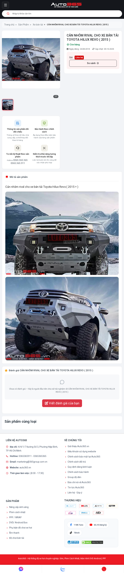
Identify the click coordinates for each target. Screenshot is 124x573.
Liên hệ (79, 57)
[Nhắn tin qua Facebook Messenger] (21, 569)
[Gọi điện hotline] (104, 569)
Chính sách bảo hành (78, 472)
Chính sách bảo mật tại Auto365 (84, 456)
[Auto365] (66, 5)
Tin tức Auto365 (76, 487)
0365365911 (25, 456)
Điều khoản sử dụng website (82, 451)
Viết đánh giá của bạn (63, 403)
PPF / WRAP (15, 517)
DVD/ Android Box (18, 522)
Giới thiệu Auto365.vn (78, 446)
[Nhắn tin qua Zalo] (63, 569)
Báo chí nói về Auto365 (79, 482)
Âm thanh (14, 533)
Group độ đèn (74, 477)
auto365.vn (25, 467)
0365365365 (39, 456)
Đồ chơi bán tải (16, 538)
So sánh (91, 63)
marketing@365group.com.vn (32, 461)
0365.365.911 (18, 163)
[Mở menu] (5, 5)
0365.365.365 (20, 160)
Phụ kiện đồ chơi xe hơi (20, 527)
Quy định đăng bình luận (80, 467)
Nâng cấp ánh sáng (19, 507)
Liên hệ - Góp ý (75, 492)
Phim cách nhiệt (17, 512)
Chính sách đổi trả (77, 461)
